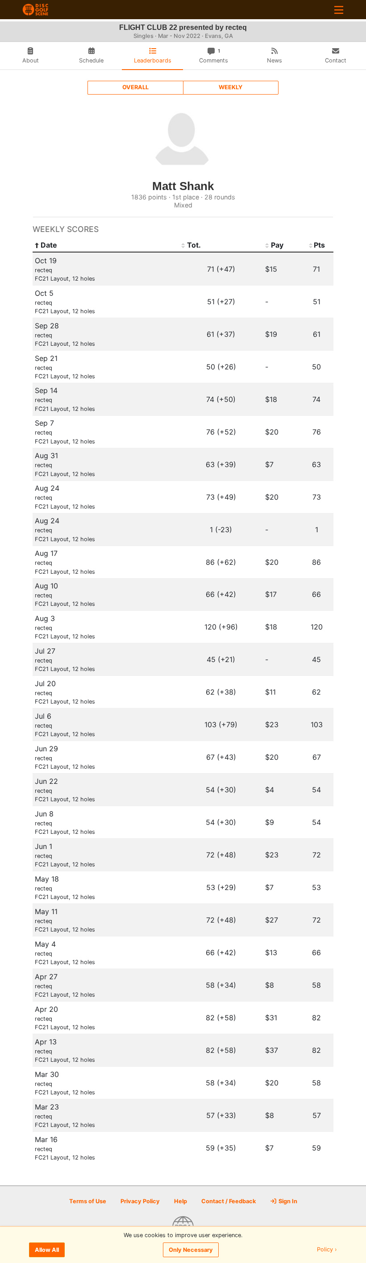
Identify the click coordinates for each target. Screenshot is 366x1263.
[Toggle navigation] (339, 9)
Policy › (327, 1250)
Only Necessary (191, 1249)
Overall (135, 87)
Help (180, 1201)
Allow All (47, 1249)
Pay (277, 244)
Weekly (230, 87)
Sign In (287, 1201)
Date (49, 244)
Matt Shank (183, 186)
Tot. (194, 244)
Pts (319, 244)
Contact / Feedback (228, 1201)
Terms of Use (87, 1201)
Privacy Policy (140, 1201)
